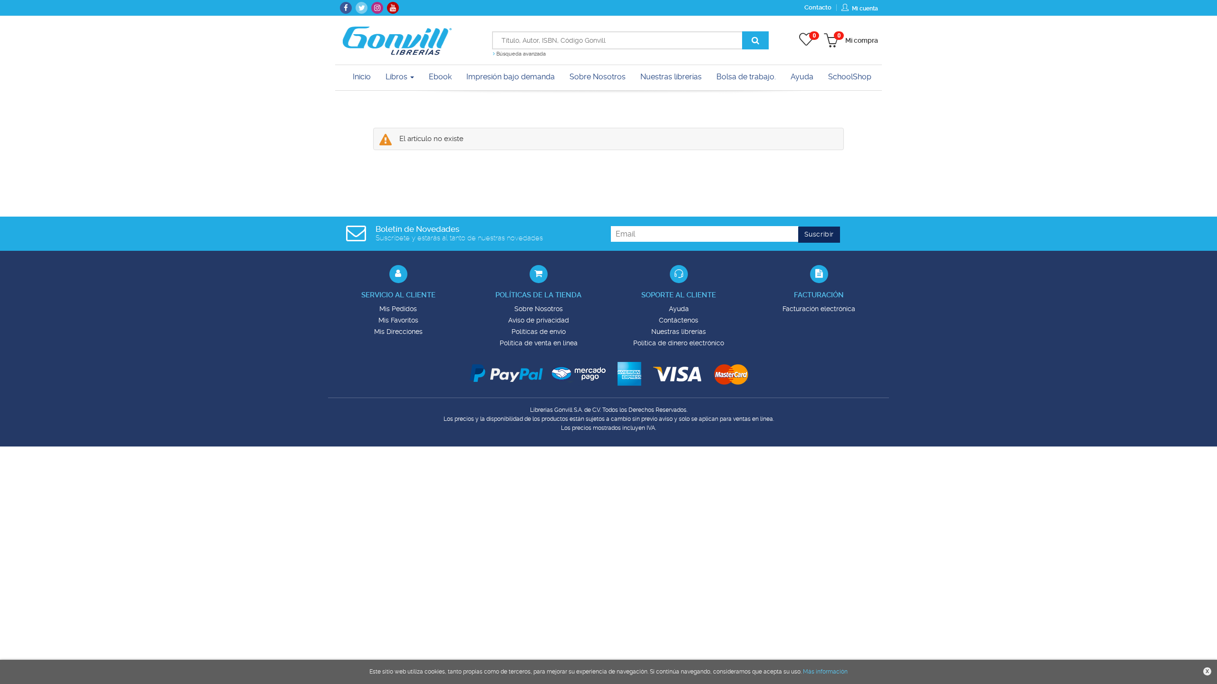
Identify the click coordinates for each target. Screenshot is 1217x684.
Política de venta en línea (539, 343)
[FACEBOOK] (346, 8)
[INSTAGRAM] (377, 8)
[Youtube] (393, 8)
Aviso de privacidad (538, 320)
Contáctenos (678, 320)
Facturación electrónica (818, 309)
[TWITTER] (361, 8)
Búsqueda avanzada (520, 54)
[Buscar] (755, 40)
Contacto (817, 7)
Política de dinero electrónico (678, 343)
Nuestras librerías (678, 331)
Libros (397, 76)
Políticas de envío (539, 331)
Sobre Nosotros (538, 309)
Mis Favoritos (398, 320)
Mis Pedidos (398, 309)
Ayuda (679, 309)
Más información (825, 671)
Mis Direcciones (398, 331)
